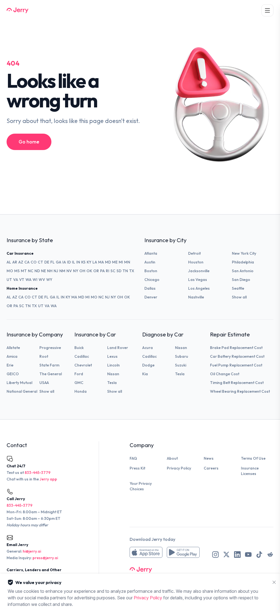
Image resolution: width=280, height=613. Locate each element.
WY (49, 279)
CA (27, 262)
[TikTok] (259, 554)
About (172, 458)
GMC (78, 382)
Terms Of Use (253, 458)
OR (96, 270)
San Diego (241, 279)
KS (83, 262)
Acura (147, 347)
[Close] (274, 582)
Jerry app (48, 479)
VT (21, 279)
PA (102, 270)
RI (107, 270)
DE (46, 262)
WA (28, 279)
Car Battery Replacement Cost (237, 356)
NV (69, 270)
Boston (150, 270)
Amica (12, 356)
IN (78, 262)
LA (94, 262)
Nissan (113, 373)
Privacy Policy (179, 468)
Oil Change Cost (224, 373)
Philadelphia (243, 262)
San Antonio (242, 270)
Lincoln (113, 365)
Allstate (13, 347)
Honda (80, 391)
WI (35, 279)
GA (58, 262)
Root (43, 356)
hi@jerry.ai (32, 551)
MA (101, 262)
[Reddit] (270, 554)
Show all (239, 297)
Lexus (112, 356)
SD (118, 270)
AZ (20, 262)
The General (50, 373)
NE (43, 270)
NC (30, 270)
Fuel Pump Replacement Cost (236, 365)
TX (131, 270)
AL (9, 262)
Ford (78, 373)
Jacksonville (198, 270)
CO (34, 262)
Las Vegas (197, 279)
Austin (149, 262)
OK (89, 270)
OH (82, 270)
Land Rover (117, 347)
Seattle (238, 288)
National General (22, 391)
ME (115, 262)
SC (112, 270)
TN (125, 270)
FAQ (133, 458)
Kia (145, 373)
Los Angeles (199, 288)
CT (40, 262)
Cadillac (81, 356)
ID (69, 262)
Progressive (50, 347)
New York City (244, 253)
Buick (79, 347)
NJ (56, 270)
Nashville (196, 297)
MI (121, 262)
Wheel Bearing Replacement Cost (240, 391)
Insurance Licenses (250, 471)
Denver (150, 297)
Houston (195, 262)
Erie (10, 365)
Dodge (148, 365)
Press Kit (137, 468)
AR (14, 262)
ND (37, 270)
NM (62, 270)
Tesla (112, 382)
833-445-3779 (38, 472)
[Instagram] (215, 554)
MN (127, 262)
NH (49, 270)
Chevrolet (83, 365)
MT (24, 270)
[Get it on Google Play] (183, 552)
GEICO (13, 373)
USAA (44, 382)
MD (108, 262)
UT (9, 279)
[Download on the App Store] (146, 552)
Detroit (194, 253)
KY (89, 262)
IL (73, 262)
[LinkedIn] (237, 554)
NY (75, 270)
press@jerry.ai (45, 557)
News (209, 458)
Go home (29, 142)
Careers (211, 468)
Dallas (150, 288)
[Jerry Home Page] (17, 10)
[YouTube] (248, 554)
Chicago (151, 279)
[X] (226, 554)
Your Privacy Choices (141, 486)
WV (42, 279)
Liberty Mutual (19, 382)
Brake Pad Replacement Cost (236, 347)
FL (52, 262)
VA (15, 279)
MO (10, 270)
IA (64, 262)
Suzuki (180, 365)
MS (17, 270)
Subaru (181, 356)
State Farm (49, 365)
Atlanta (150, 253)
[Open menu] (267, 10)
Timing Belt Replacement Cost (237, 382)
